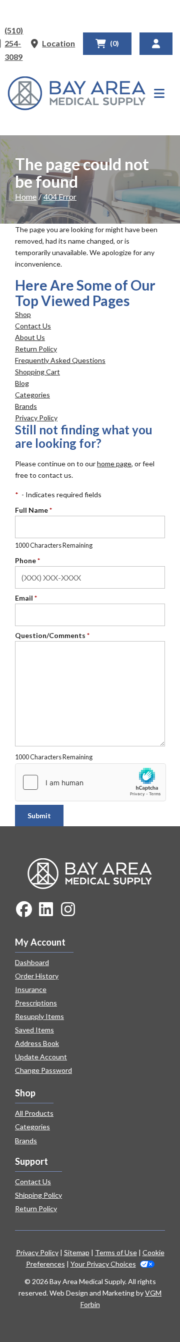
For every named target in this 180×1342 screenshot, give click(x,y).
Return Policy (36, 348)
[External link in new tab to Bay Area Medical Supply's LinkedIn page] (46, 910)
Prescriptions (36, 1003)
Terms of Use (116, 1252)
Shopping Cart (37, 371)
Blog (22, 383)
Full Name (33, 510)
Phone (27, 560)
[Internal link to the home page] (90, 872)
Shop (23, 314)
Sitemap (77, 1252)
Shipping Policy (38, 1195)
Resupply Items (39, 1016)
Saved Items (34, 1029)
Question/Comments (52, 635)
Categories (32, 394)
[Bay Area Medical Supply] (77, 93)
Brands (26, 406)
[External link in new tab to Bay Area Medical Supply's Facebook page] (24, 910)
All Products (34, 1113)
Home (25, 196)
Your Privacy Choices (103, 1264)
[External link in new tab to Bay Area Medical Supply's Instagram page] (68, 910)
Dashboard (32, 962)
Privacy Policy (36, 417)
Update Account (41, 1056)
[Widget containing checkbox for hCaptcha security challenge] (90, 782)
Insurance (30, 989)
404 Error (60, 196)
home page (114, 463)
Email (26, 598)
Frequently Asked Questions (60, 360)
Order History (36, 976)
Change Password (43, 1070)
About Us (30, 337)
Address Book (37, 1043)
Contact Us (33, 326)
